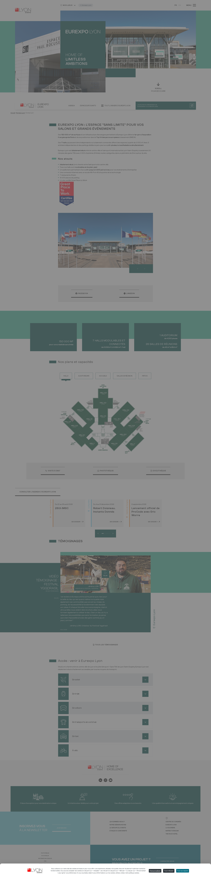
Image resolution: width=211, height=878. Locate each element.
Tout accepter (182, 871)
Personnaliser (155, 871)
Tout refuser (168, 871)
